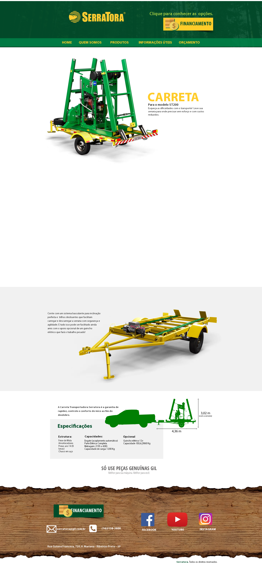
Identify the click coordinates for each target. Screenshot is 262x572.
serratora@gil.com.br (71, 529)
